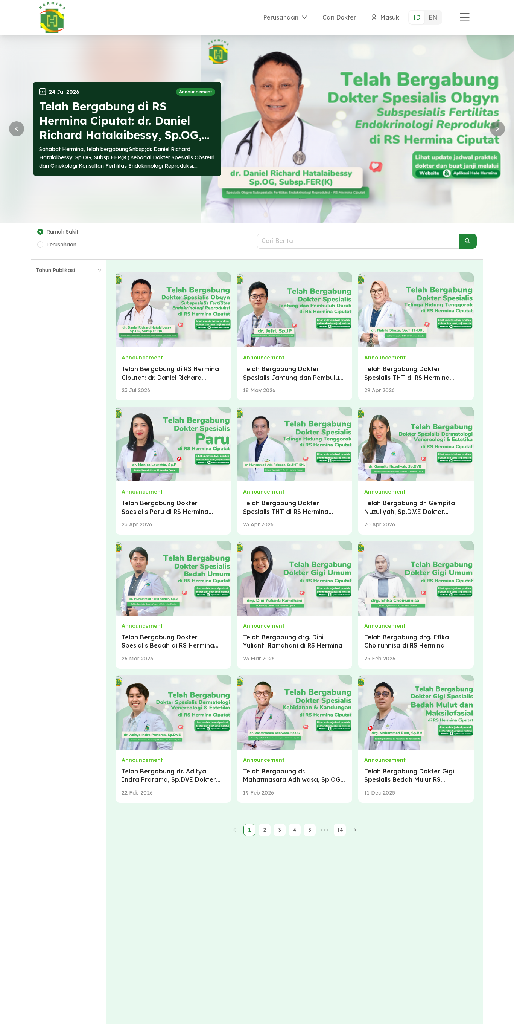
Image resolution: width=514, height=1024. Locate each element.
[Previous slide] (16, 128)
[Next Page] (355, 830)
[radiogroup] (425, 17)
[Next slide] (497, 128)
